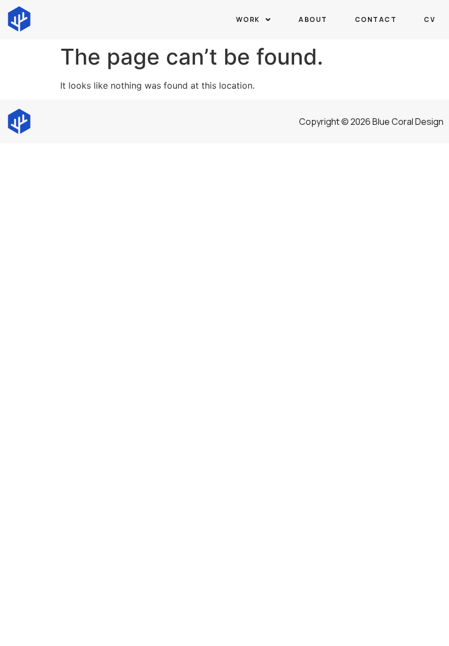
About (312, 19)
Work (248, 19)
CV (429, 19)
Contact (376, 19)
